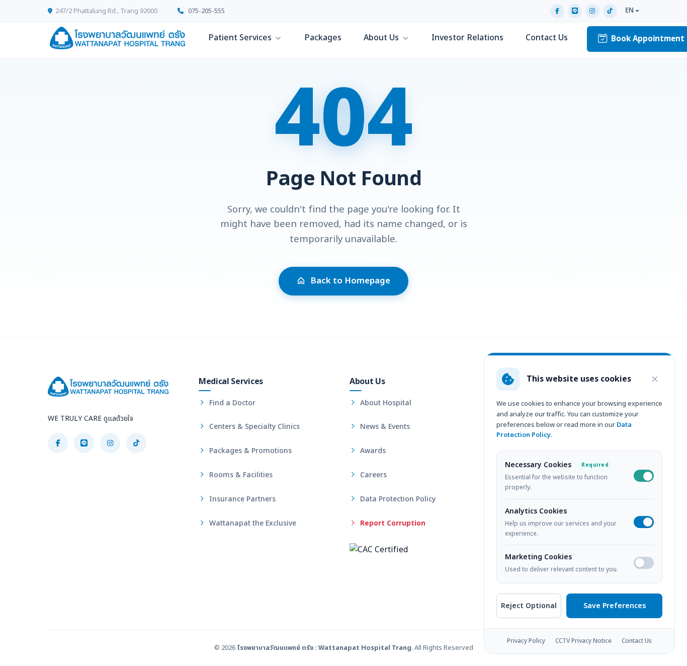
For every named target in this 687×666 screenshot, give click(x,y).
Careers (372, 475)
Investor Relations (467, 38)
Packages (322, 38)
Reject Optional (529, 606)
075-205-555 (206, 11)
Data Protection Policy (397, 499)
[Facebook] (557, 11)
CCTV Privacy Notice (583, 641)
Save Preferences (614, 606)
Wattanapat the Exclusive (251, 523)
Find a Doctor (231, 403)
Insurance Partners (241, 499)
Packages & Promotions (249, 451)
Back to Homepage (350, 280)
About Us (381, 38)
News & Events (384, 426)
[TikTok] (610, 11)
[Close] (654, 379)
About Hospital (384, 403)
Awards (372, 451)
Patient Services (240, 38)
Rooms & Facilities (240, 475)
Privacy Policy (526, 641)
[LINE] (575, 11)
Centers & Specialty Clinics (253, 426)
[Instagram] (592, 11)
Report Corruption (391, 523)
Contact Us (547, 38)
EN (629, 11)
